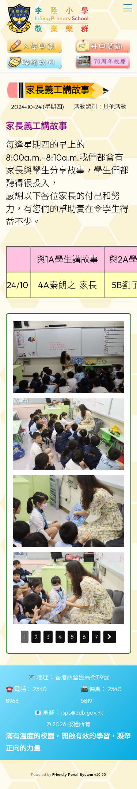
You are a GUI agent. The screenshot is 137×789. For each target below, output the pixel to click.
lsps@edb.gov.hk (82, 712)
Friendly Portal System (73, 775)
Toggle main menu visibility (128, 7)
